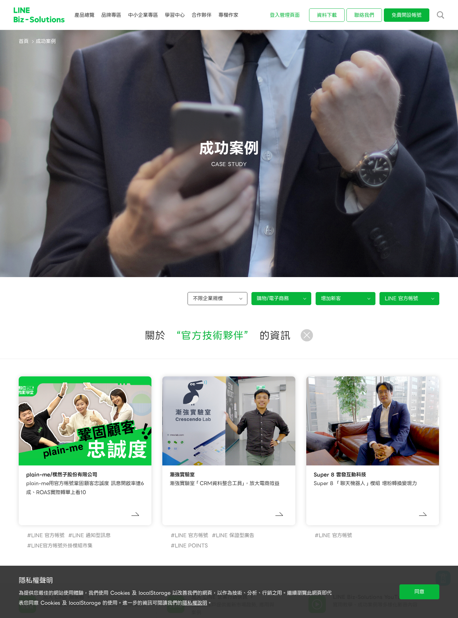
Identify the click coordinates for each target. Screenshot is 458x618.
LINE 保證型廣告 (235, 535)
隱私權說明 (194, 603)
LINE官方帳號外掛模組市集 (62, 546)
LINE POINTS (191, 546)
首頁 (24, 41)
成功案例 (46, 41)
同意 (419, 592)
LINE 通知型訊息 (91, 535)
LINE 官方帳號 (47, 535)
